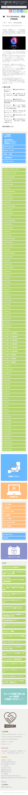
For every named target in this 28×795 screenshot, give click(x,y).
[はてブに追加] (18, 12)
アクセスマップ (7, 787)
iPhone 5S (7, 315)
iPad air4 (7, 380)
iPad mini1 (7, 438)
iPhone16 (7, 188)
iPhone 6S (7, 304)
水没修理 (7, 515)
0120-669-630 (9, 147)
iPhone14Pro (8, 210)
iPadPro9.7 (7, 373)
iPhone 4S (8, 326)
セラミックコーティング (11, 170)
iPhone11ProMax (9, 253)
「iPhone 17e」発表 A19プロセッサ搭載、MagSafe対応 (14, 95)
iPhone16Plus (8, 184)
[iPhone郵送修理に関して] (14, 491)
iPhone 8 (7, 286)
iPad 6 (6, 409)
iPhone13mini (8, 228)
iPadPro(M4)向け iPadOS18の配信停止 (14, 636)
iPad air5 (7, 377)
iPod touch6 (8, 446)
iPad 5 (6, 413)
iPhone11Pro (8, 257)
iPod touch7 (8, 442)
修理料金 (5, 784)
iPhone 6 (7, 311)
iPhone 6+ (7, 308)
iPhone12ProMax (9, 239)
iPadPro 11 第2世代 (10, 362)
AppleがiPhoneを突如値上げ (11, 567)
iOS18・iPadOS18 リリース (11, 642)
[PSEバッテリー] (14, 551)
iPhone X (7, 278)
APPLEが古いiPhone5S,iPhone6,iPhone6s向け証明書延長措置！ (14, 101)
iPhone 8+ (7, 282)
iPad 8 (6, 402)
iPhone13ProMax (9, 220)
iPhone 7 (7, 293)
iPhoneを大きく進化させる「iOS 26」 (12, 601)
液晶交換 (7, 508)
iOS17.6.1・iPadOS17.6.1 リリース (13, 670)
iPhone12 (7, 249)
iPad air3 (7, 384)
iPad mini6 (7, 420)
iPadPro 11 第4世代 (10, 355)
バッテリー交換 (9, 511)
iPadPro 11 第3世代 (10, 358)
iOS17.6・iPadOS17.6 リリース (13, 676)
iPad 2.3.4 (7, 416)
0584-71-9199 (9, 150)
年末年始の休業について (10, 620)
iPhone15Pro (8, 195)
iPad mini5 (7, 424)
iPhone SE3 (8, 235)
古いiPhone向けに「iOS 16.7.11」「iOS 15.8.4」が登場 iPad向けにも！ (14, 120)
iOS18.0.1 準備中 (8, 631)
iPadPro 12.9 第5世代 (11, 337)
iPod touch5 (8, 449)
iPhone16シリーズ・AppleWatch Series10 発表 (13, 647)
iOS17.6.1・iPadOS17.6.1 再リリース (13, 664)
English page (8, 534)
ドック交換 (8, 526)
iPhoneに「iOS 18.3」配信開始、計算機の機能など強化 (13, 615)
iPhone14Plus (8, 213)
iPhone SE (7, 297)
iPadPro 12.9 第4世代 (11, 340)
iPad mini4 (7, 427)
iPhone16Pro (8, 180)
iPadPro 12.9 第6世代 (11, 333)
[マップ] (14, 467)
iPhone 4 (7, 329)
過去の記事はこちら (8, 126)
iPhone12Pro (8, 242)
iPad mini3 (7, 431)
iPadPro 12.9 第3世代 (11, 344)
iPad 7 (6, 406)
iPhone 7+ (7, 289)
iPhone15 (7, 202)
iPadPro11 (7, 366)
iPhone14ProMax (9, 206)
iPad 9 (6, 398)
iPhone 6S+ (8, 300)
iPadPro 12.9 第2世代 (11, 347)
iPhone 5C (7, 318)
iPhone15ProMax (9, 191)
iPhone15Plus (8, 199)
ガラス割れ (8, 504)
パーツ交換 (8, 519)
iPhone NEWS (18, 22)
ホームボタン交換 (10, 522)
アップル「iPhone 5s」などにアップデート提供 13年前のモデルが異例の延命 (14, 106)
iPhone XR (7, 275)
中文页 (6, 538)
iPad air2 (7, 387)
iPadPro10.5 (8, 369)
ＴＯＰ (4, 22)
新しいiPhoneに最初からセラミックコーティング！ (14, 594)
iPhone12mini (8, 246)
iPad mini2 (7, 435)
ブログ (10, 22)
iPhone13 (7, 231)
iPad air (7, 391)
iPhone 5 (7, 322)
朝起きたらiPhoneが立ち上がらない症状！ (14, 626)
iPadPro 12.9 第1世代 (11, 351)
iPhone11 (7, 260)
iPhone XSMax (8, 268)
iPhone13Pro (8, 224)
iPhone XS (7, 271)
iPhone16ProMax (9, 177)
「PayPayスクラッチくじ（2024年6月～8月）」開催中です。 (13, 681)
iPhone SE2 (8, 264)
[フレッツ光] (14, 696)
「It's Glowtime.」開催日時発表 (12, 659)
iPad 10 (6, 395)
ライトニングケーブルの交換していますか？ (13, 653)
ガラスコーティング (10, 173)
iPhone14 (7, 217)
